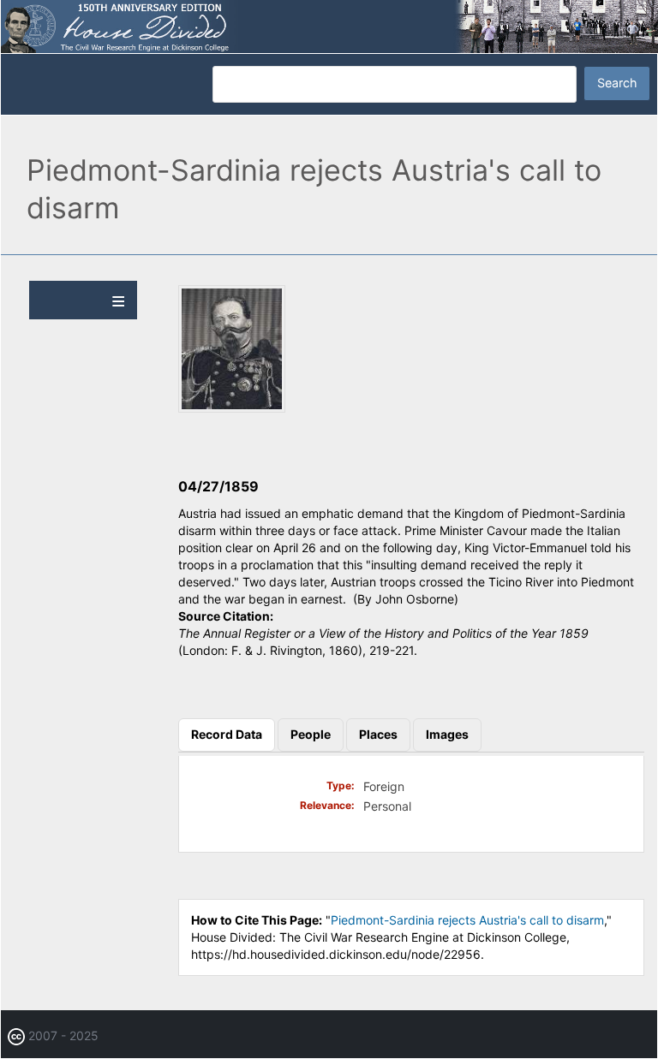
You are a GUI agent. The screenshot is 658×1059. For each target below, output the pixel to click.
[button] (231, 408)
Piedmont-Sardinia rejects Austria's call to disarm (467, 920)
